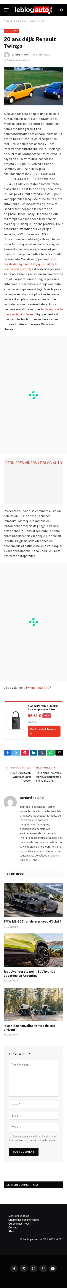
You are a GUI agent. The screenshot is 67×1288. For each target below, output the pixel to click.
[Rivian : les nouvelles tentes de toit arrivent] (33, 1004)
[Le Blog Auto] (33, 10)
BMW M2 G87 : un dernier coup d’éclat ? (33, 921)
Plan (11, 1231)
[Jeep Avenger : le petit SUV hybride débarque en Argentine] (33, 950)
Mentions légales (18, 1215)
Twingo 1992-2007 (38, 687)
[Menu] (6, 10)
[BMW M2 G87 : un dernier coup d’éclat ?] (33, 900)
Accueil (8, 21)
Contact (13, 1227)
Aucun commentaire (18, 60)
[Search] (61, 10)
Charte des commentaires (23, 1219)
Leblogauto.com (32, 1239)
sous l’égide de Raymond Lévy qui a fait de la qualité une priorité (30, 264)
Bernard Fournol (20, 54)
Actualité (11, 31)
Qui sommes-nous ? (20, 1223)
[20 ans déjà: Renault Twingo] (33, 86)
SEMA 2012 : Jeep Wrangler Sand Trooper (20, 776)
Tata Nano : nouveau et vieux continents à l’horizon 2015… (48, 776)
